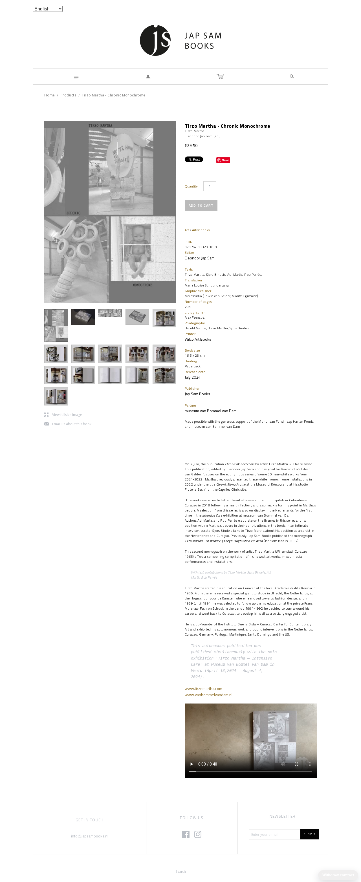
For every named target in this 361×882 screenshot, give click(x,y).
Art (187, 230)
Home (49, 95)
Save (225, 160)
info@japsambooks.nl (89, 836)
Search (180, 871)
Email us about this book (67, 424)
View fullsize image (63, 415)
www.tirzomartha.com (203, 688)
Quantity (191, 186)
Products (68, 95)
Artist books (201, 230)
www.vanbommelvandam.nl (208, 695)
